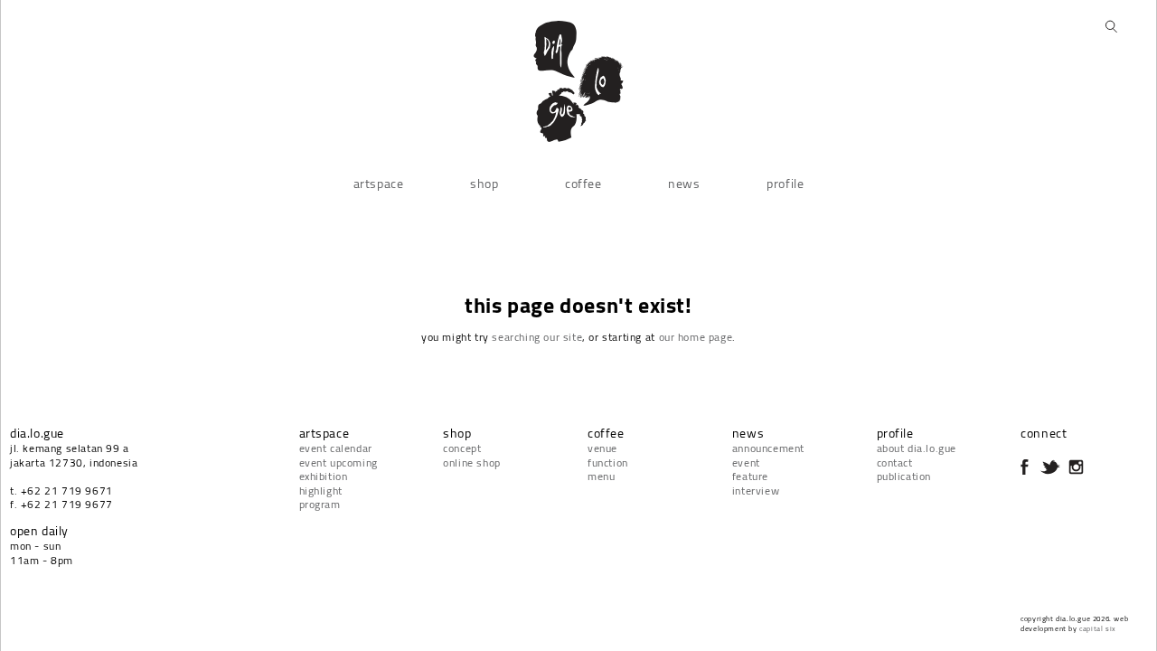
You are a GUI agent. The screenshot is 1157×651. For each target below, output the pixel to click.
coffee (583, 183)
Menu (601, 476)
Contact (895, 462)
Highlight (321, 490)
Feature (750, 476)
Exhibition (323, 476)
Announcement (768, 448)
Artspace (378, 183)
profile (785, 183)
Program (320, 504)
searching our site (537, 336)
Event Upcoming (338, 462)
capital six (1097, 628)
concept (462, 448)
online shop (472, 462)
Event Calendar (335, 448)
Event (746, 462)
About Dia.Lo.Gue (917, 448)
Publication (904, 476)
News (684, 183)
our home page (696, 336)
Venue (602, 448)
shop (484, 183)
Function (608, 462)
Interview (755, 490)
